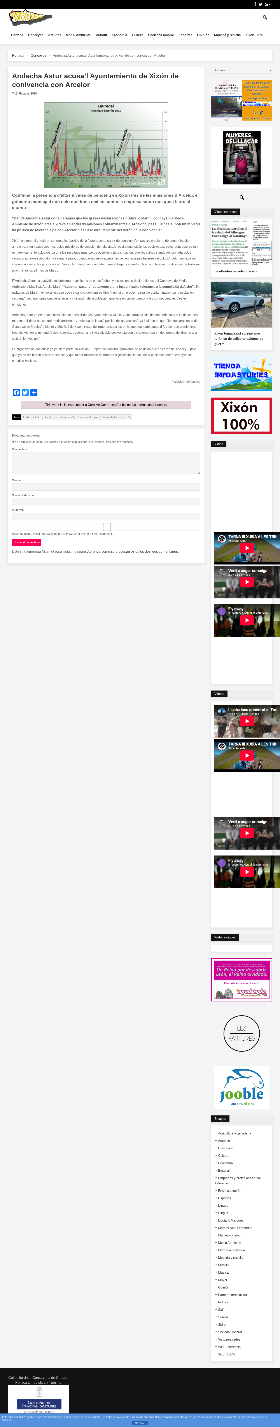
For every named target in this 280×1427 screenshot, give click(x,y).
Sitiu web (18, 510)
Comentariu (20, 449)
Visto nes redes (229, 1339)
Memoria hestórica (231, 1250)
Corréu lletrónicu (23, 495)
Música (223, 1272)
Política (223, 1302)
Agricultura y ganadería (234, 1133)
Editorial (223, 1170)
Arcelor (48, 417)
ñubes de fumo (111, 417)
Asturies (54, 35)
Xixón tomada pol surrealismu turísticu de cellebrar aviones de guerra (238, 338)
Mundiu (101, 35)
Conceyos (35, 35)
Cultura (137, 35)
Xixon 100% (254, 35)
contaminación (65, 417)
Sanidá (223, 1317)
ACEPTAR (140, 1423)
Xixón (127, 417)
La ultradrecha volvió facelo (235, 271)
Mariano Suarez (229, 1235)
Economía (119, 35)
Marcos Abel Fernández (235, 1228)
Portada (17, 35)
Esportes (185, 35)
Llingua (223, 1205)
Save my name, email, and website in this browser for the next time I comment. (62, 533)
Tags (17, 417)
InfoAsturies (30, 17)
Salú (221, 1309)
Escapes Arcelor (88, 417)
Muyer (222, 1280)
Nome (16, 480)
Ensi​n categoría (229, 1190)
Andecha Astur (32, 417)
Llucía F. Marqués (230, 1220)
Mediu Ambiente (78, 35)
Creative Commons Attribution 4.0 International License (127, 405)
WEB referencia (229, 1347)
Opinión (203, 35)
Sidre (222, 1324)
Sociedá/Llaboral (161, 35)
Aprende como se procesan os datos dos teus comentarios (132, 551)
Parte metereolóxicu (232, 1295)
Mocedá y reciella (227, 35)
